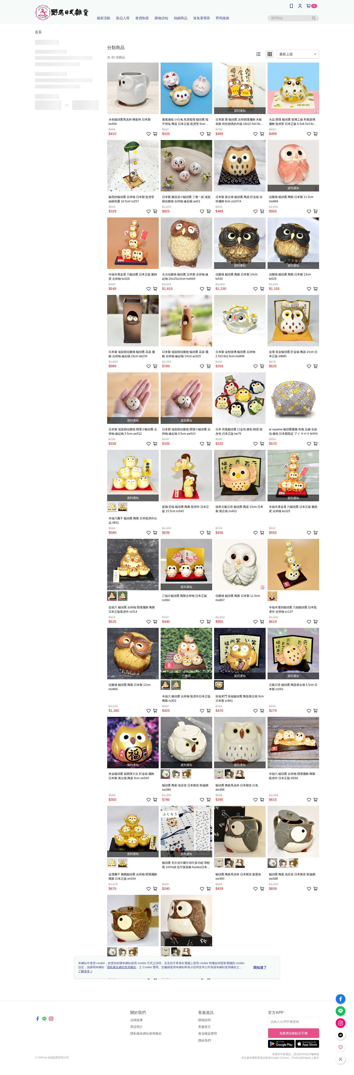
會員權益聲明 (207, 1033)
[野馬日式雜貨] (61, 12)
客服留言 (204, 1027)
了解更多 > (85, 971)
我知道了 (260, 967)
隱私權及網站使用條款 (146, 1033)
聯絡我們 (204, 1040)
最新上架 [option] (286, 54)
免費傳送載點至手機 (293, 1033)
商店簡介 (136, 1027)
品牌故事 (136, 1020)
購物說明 (204, 1020)
